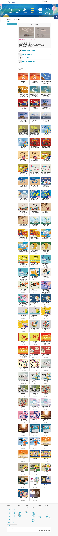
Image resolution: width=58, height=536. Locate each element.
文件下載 (33, 522)
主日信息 (13, 15)
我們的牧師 (20, 512)
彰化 (14, 516)
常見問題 (20, 515)
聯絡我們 (20, 516)
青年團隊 (33, 512)
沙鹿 (14, 515)
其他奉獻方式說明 (48, 517)
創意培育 (27, 513)
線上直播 (56, 17)
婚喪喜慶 (33, 519)
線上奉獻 (47, 516)
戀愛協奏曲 (17, 15)
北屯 (14, 513)
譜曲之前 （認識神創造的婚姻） (28, 50)
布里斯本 (9, 525)
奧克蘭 (14, 522)
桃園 (9, 509)
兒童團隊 (33, 513)
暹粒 (9, 523)
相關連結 (27, 518)
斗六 (9, 516)
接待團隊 (33, 514)
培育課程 (27, 512)
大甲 (14, 512)
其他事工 (33, 515)
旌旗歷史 (20, 514)
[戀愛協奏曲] (26, 32)
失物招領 (33, 521)
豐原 (9, 513)
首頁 (7, 15)
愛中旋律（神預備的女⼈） (27, 57)
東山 (9, 515)
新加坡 (14, 523)
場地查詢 (33, 520)
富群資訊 (50, 534)
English (46, 1)
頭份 (9, 512)
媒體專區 (10, 15)
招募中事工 (33, 516)
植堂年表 (20, 513)
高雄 (9, 519)
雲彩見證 (40, 518)
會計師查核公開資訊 (48, 518)
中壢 (14, 509)
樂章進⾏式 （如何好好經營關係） (29, 61)
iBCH (14, 519)
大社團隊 (33, 511)
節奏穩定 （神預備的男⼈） (27, 54)
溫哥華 (9, 522)
